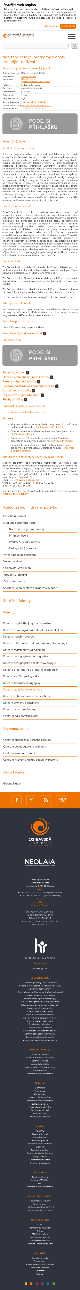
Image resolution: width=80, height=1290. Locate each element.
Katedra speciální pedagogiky (21, 683)
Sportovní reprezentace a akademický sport (30, 588)
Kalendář (40, 1274)
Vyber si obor (40, 1091)
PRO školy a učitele (40, 1234)
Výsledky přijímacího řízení (40, 1097)
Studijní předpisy (40, 1157)
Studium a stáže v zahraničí (40, 1144)
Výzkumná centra (16, 729)
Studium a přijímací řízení (19, 522)
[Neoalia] (40, 863)
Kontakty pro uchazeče (40, 1117)
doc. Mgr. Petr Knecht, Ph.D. (33, 102)
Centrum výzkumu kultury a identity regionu (30, 759)
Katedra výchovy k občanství (21, 703)
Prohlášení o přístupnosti (40, 1228)
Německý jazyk (28, 79)
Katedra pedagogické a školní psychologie (29, 663)
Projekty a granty (40, 1204)
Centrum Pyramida (62, 441)
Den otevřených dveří (40, 1110)
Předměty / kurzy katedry (24, 542)
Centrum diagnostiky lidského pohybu (27, 740)
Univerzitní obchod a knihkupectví (40, 1058)
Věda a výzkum (13, 561)
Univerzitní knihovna (40, 1055)
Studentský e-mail (40, 1134)
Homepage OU (40, 968)
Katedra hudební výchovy (19, 636)
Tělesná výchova (28, 77)
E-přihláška (40, 1088)
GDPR (40, 1225)
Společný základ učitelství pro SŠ (35, 82)
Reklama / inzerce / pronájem (40, 1244)
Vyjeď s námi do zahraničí (19, 555)
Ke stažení (40, 1271)
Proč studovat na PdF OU (40, 1107)
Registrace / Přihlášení (40, 1180)
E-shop (40, 1231)
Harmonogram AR (40, 1141)
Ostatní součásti (14, 772)
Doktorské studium (40, 1104)
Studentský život (40, 1114)
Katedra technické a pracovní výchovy (26, 696)
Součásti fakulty (17, 601)
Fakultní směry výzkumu (40, 1201)
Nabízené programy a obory (27, 529)
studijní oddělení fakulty (15, 494)
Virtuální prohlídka (15, 574)
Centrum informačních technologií (40, 1067)
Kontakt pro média (40, 1258)
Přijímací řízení (18, 535)
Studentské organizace (40, 1160)
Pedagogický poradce (22, 548)
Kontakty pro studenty (40, 1163)
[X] (31, 800)
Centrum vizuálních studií (19, 753)
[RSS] (46, 800)
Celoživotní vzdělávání (17, 568)
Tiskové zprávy (40, 1261)
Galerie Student (12, 783)
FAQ (40, 1183)
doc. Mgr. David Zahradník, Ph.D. (36, 105)
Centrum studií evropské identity (40, 1037)
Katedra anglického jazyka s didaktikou (28, 623)
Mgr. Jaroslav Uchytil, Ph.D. (49, 427)
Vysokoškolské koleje (40, 1064)
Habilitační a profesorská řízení (40, 1207)
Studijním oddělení (24, 434)
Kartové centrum (40, 1070)
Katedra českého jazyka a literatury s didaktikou (33, 630)
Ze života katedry (14, 581)
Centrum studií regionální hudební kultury (40, 1040)
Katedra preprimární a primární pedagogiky (30, 669)
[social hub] (62, 800)
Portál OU (40, 1131)
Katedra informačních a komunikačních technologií (35, 643)
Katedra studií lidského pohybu (28, 412)
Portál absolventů (40, 1177)
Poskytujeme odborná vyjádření (40, 1264)
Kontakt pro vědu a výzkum (40, 1210)
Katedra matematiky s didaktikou (24, 650)
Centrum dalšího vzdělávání (20, 716)
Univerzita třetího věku (40, 1241)
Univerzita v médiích (40, 1268)
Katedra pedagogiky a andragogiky (25, 656)
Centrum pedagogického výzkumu (24, 746)
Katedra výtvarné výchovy (19, 709)
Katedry (8, 612)
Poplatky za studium (40, 1150)
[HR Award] (40, 949)
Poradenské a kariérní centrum (40, 1074)
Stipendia (40, 1147)
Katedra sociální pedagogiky (21, 676)
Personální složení (14, 516)
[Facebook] (16, 800)
